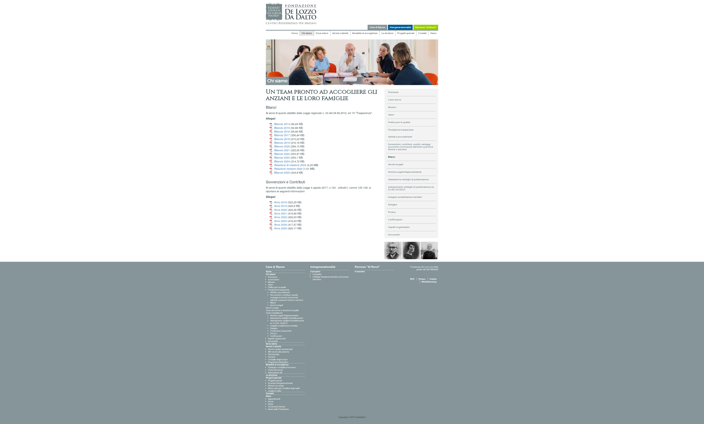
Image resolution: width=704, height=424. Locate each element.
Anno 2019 (280, 206)
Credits (433, 279)
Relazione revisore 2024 (288, 168)
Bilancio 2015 (282, 128)
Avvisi (270, 401)
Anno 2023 (280, 221)
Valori (391, 114)
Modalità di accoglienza (364, 33)
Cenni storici (394, 99)
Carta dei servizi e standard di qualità (282, 310)
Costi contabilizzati (274, 312)
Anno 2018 (280, 202)
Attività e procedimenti (400, 136)
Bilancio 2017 (282, 135)
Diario (270, 403)
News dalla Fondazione (278, 409)
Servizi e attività (340, 33)
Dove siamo (322, 33)
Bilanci (391, 157)
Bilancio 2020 (282, 146)
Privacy (392, 212)
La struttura (387, 33)
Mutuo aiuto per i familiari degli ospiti (284, 388)
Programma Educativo (278, 361)
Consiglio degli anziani (277, 359)
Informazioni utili (275, 372)
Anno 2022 (280, 217)
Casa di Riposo (377, 27)
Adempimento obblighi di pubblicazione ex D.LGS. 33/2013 (411, 188)
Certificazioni (395, 219)
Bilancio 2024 (282, 161)
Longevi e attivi (274, 390)
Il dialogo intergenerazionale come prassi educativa (331, 278)
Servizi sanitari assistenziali (280, 349)
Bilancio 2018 (282, 139)
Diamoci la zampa (276, 385)
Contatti (422, 33)
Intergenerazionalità (400, 27)
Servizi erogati (395, 164)
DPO (412, 279)
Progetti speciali (405, 33)
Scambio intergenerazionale (280, 382)
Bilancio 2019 (282, 142)
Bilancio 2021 (282, 150)
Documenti (394, 234)
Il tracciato (360, 271)
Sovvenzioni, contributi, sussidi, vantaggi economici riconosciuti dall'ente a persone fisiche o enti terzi (410, 147)
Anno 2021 (280, 213)
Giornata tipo (273, 354)
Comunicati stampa (276, 406)
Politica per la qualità (399, 122)
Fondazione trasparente (400, 130)
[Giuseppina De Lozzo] (411, 250)
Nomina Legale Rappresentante (404, 172)
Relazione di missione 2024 (290, 165)
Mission (392, 107)
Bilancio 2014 (282, 124)
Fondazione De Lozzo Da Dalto (424, 266)
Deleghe (392, 204)
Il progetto (315, 271)
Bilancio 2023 (282, 157)
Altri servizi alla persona (278, 351)
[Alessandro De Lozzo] (393, 250)
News (433, 33)
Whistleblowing (429, 281)
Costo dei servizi (275, 369)
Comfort (271, 356)
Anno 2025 (280, 228)
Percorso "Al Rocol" (425, 27)
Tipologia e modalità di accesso (282, 367)
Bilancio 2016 (282, 131)
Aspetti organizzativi (399, 227)
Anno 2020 (280, 210)
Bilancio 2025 (282, 172)
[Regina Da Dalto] (429, 250)
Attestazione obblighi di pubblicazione (408, 179)
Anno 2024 (280, 224)
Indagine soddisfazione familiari (405, 197)
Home (294, 33)
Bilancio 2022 (282, 154)
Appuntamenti (274, 398)
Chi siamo (307, 33)
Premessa (393, 92)
